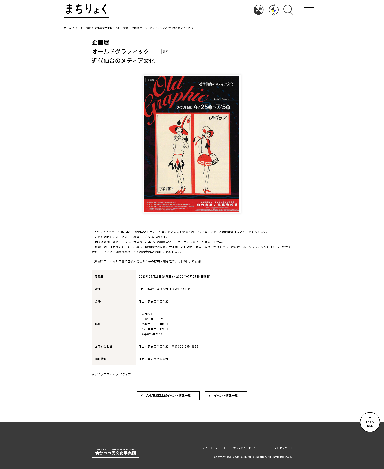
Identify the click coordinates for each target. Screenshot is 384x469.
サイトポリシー (211, 448)
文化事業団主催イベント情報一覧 (168, 395)
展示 (166, 51)
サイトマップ (279, 448)
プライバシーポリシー (246, 448)
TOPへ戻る (370, 424)
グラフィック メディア (116, 374)
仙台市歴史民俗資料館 (153, 359)
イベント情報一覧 (226, 395)
